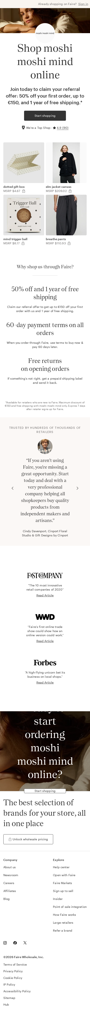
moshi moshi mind (50, 405)
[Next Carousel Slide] (77, 488)
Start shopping (45, 115)
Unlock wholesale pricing (30, 839)
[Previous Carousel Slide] (12, 488)
